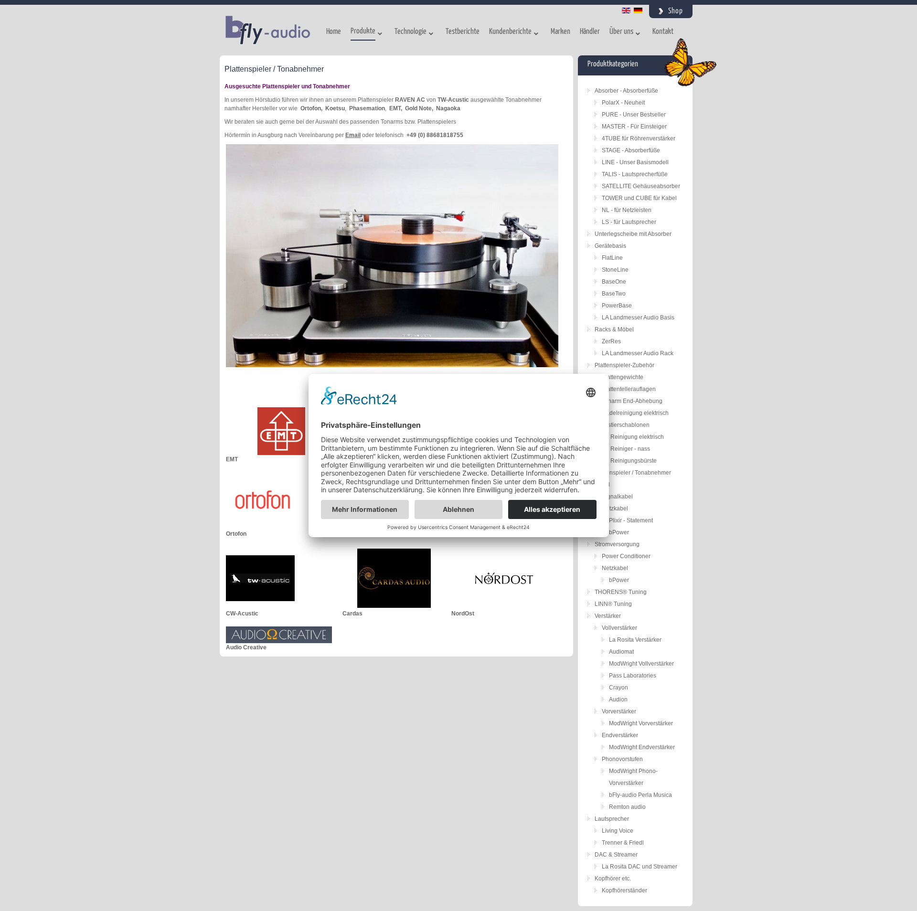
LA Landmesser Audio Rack (637, 353)
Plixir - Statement (631, 520)
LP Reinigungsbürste (629, 460)
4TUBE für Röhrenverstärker (638, 138)
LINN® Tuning (613, 604)
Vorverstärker (619, 711)
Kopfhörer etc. (613, 878)
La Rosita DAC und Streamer (639, 866)
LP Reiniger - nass (626, 448)
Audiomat (621, 651)
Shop (675, 11)
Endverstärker (620, 735)
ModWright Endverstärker (642, 747)
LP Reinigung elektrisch (633, 437)
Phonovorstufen (622, 759)
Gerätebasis (610, 246)
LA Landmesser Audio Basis (638, 317)
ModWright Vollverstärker (641, 663)
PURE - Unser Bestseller (634, 114)
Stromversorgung (617, 544)
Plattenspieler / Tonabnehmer (633, 472)
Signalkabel (617, 496)
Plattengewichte (622, 377)
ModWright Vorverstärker (641, 723)
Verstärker (608, 616)
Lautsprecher (612, 819)
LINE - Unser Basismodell (635, 162)
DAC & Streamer (616, 854)
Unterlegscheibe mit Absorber (633, 234)
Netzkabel (615, 508)
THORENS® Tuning (621, 592)
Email (353, 135)
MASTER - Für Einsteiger (634, 126)
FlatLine (612, 257)
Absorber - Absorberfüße (626, 90)
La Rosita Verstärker (635, 639)
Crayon (618, 687)
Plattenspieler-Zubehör (624, 365)
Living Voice (617, 830)
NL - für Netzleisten (626, 210)
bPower (619, 532)
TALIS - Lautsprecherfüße (635, 174)
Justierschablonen (626, 425)
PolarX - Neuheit (623, 102)
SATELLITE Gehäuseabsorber (641, 186)
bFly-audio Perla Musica (640, 795)
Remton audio (627, 807)
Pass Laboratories (632, 675)
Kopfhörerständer (624, 890)
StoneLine (615, 269)
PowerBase (617, 305)
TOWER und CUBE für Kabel (639, 198)
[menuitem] (333, 33)
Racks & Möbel (614, 329)
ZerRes (611, 341)
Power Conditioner (626, 556)
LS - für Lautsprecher (629, 222)
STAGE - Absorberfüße (631, 150)
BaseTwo (614, 293)
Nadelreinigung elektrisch (635, 413)
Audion (618, 699)
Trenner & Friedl (623, 842)
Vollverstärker (619, 628)
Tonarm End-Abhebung (632, 401)
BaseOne (614, 281)
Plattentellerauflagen (629, 389)
